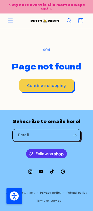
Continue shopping (46, 85)
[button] (10, 20)
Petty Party (27, 192)
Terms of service (48, 200)
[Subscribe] (74, 135)
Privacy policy (50, 192)
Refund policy (76, 192)
